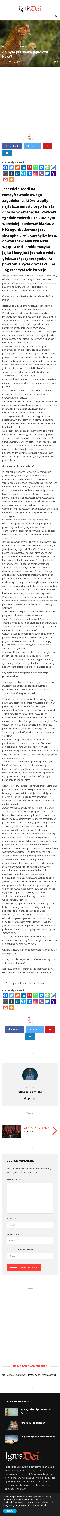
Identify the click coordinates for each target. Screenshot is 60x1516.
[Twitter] (11, 167)
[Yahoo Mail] (53, 173)
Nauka (16, 46)
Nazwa (12, 1218)
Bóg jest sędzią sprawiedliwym (38, 1436)
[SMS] (47, 167)
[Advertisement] (30, 101)
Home (5, 46)
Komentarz (14, 1179)
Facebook (13, 145)
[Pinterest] (29, 167)
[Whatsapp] (35, 167)
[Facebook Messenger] (41, 167)
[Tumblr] (11, 173)
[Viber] (41, 173)
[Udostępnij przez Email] (7, 153)
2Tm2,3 (28, 1131)
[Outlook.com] (47, 173)
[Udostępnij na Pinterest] (47, 146)
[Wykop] (53, 167)
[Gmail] (5, 179)
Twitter (34, 145)
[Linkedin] (23, 167)
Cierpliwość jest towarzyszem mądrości (36, 1374)
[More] (11, 179)
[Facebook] (5, 167)
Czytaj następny (36, 1128)
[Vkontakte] (29, 173)
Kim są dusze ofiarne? (33, 1422)
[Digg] (17, 173)
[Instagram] (35, 173)
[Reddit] (17, 167)
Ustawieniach (39, 1505)
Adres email (15, 1234)
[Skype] (23, 173)
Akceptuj (10, 1511)
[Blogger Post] (5, 173)
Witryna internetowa (20, 1249)
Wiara (24, 46)
